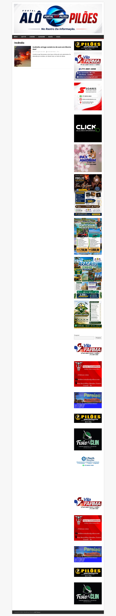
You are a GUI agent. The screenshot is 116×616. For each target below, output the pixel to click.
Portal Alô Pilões (51, 51)
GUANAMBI (41, 37)
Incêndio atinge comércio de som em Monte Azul (52, 48)
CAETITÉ (23, 37)
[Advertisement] (88, 482)
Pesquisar (76, 335)
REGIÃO (50, 37)
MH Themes (37, 612)
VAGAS (58, 37)
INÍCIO (15, 37)
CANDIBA (32, 37)
